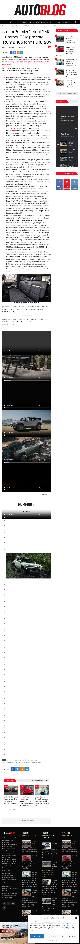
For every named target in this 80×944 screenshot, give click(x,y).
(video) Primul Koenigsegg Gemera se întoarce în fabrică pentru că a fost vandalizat (29, 862)
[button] (76, 918)
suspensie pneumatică (36, 762)
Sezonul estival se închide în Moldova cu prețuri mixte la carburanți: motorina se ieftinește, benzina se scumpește (30, 879)
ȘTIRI (12, 22)
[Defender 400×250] (17, 933)
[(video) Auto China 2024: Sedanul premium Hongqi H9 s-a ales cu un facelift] (46, 901)
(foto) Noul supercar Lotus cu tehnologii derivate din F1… (72, 39)
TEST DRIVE (22, 22)
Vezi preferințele (69, 936)
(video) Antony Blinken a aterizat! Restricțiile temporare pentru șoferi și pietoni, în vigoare (49, 869)
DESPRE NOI (55, 22)
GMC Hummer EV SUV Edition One (11, 762)
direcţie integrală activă (19, 760)
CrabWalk (9, 760)
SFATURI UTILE (42, 22)
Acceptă (37, 936)
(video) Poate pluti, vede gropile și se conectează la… (72, 73)
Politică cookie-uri (52, 940)
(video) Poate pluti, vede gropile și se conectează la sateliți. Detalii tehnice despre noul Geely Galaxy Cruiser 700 (29, 898)
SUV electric (15, 765)
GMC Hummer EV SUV (31, 760)
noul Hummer (25, 762)
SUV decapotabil (7, 765)
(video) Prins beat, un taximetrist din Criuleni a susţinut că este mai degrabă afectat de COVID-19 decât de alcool (49, 887)
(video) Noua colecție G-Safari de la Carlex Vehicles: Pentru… (71, 84)
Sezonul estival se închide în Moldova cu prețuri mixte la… (72, 63)
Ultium (13, 131)
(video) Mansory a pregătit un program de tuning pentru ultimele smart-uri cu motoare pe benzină (49, 851)
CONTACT (66, 22)
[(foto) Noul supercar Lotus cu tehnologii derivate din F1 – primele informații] (11, 790)
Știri (49, 47)
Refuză (53, 936)
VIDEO (31, 22)
